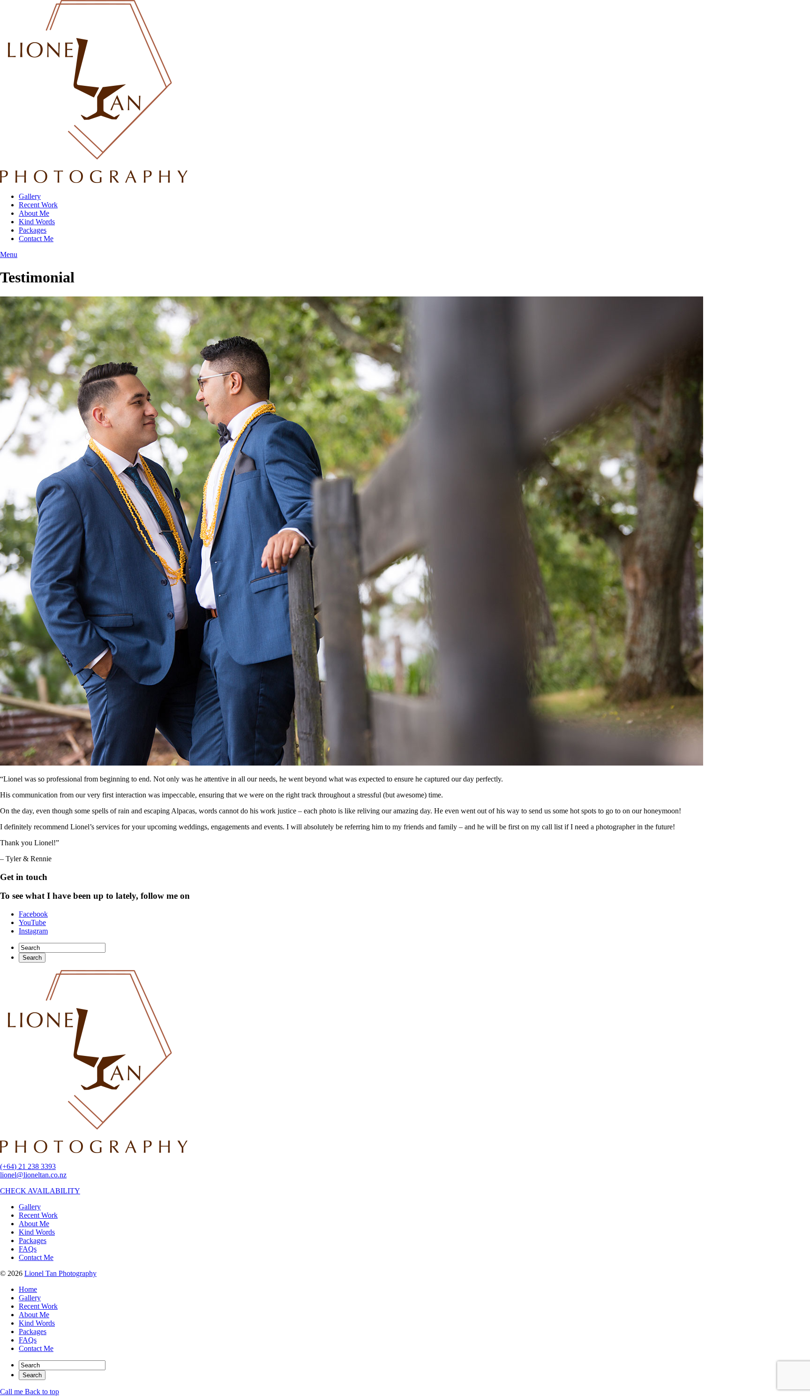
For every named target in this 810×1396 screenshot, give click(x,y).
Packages (32, 230)
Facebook (33, 914)
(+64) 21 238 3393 (28, 1166)
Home (28, 1289)
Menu (8, 254)
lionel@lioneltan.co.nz (33, 1175)
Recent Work (38, 205)
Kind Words (37, 222)
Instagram (33, 931)
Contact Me (36, 239)
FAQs (28, 1249)
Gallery (30, 196)
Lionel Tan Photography (60, 1273)
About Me (34, 213)
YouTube (32, 922)
